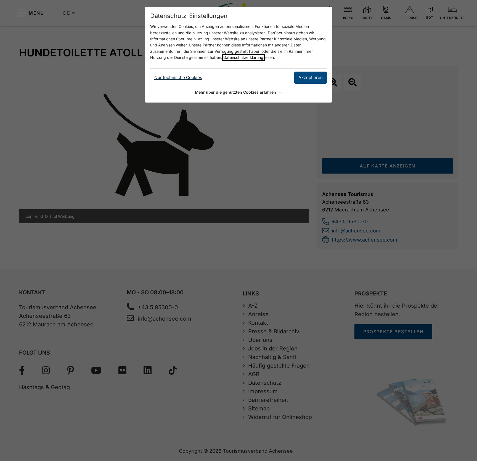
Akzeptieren (310, 77)
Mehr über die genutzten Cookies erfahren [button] (235, 92)
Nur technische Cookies (178, 77)
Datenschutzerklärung (243, 57)
